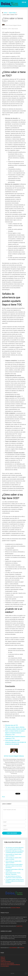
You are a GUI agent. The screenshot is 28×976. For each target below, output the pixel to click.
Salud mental (14, 28)
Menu (23, 2)
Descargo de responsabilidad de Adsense (10, 964)
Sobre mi (3, 957)
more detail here (13, 947)
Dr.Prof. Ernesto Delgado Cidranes (13, 25)
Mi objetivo (3, 960)
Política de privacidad (6, 961)
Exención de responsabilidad (7, 963)
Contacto (3, 958)
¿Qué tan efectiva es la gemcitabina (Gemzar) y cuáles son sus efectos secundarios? (14, 866)
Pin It (3, 796)
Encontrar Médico (5, 966)
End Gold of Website (15, 907)
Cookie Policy (19, 926)
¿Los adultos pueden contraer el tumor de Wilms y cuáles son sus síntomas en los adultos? (15, 881)
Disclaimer (22, 947)
